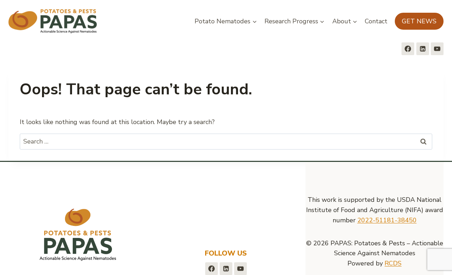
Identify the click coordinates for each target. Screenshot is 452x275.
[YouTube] (437, 48)
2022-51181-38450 (387, 220)
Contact (376, 21)
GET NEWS (419, 21)
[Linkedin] (422, 48)
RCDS (393, 263)
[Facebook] (408, 48)
